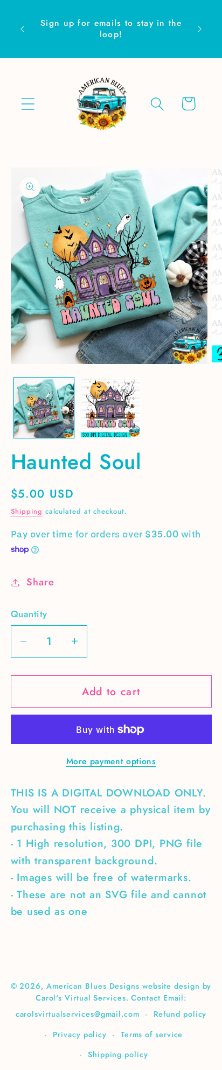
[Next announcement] (200, 29)
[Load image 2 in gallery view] (111, 408)
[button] (27, 103)
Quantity (29, 614)
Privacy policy (80, 1034)
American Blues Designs (93, 986)
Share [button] (40, 582)
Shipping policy (118, 1054)
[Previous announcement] (22, 29)
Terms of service (152, 1034)
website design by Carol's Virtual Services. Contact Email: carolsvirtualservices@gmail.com (114, 1000)
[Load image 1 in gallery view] (44, 408)
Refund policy (180, 1014)
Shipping (27, 511)
